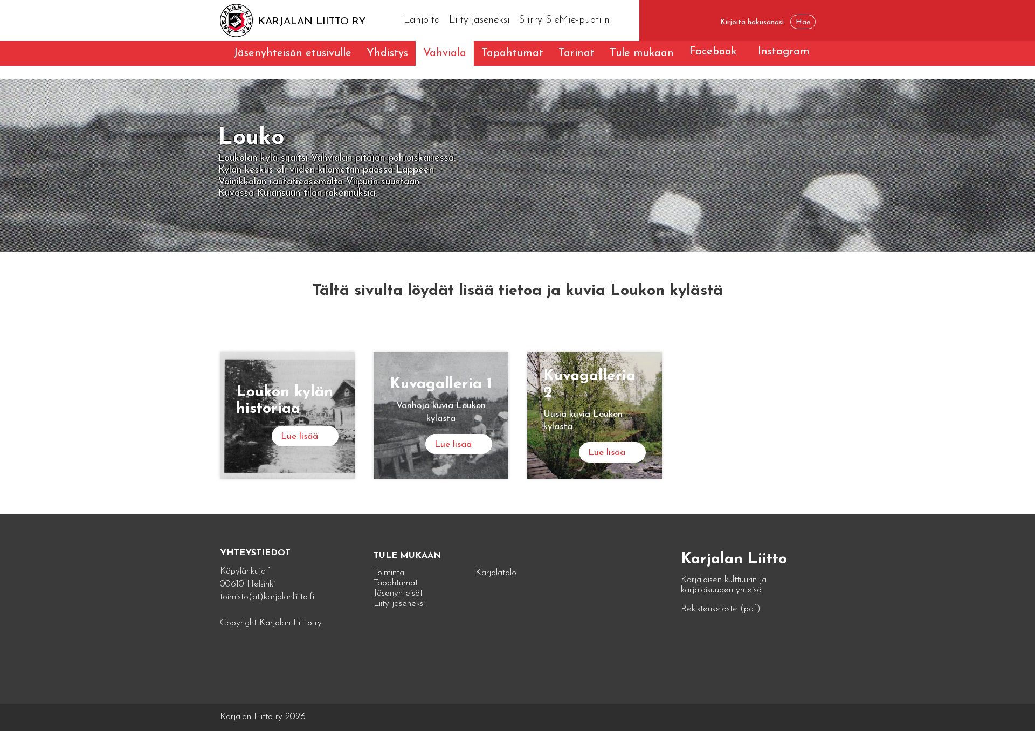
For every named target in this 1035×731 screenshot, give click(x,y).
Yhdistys (387, 53)
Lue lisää (299, 436)
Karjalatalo (495, 572)
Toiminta (389, 572)
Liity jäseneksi (479, 20)
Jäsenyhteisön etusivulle (292, 53)
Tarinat (576, 53)
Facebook (712, 51)
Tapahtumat (512, 53)
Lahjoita (422, 20)
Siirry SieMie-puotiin (564, 20)
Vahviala (444, 53)
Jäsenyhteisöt (398, 593)
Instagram (784, 51)
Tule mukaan (642, 53)
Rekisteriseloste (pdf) (721, 608)
